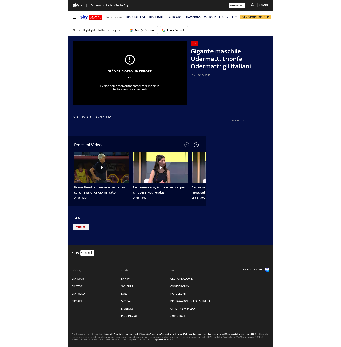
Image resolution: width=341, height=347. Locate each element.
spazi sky (127, 308)
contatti (249, 334)
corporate (177, 316)
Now (124, 293)
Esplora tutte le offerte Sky (110, 5)
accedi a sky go (252, 269)
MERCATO (175, 17)
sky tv (125, 278)
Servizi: (125, 270)
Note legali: (177, 270)
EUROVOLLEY (228, 17)
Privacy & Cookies (148, 334)
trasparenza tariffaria (219, 334)
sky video (78, 293)
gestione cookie (181, 278)
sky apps (127, 286)
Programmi (129, 316)
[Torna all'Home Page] (91, 17)
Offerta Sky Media (182, 308)
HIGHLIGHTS (157, 17)
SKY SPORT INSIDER (255, 17)
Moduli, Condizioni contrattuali (121, 334)
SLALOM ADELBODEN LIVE (92, 117)
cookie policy (179, 286)
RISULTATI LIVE (136, 17)
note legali (178, 293)
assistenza (237, 334)
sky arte (77, 301)
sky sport (79, 278)
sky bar (126, 301)
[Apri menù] (74, 17)
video (80, 227)
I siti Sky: (77, 270)
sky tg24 (78, 286)
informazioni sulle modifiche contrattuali (180, 334)
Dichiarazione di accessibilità (190, 301)
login (263, 5)
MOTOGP (210, 17)
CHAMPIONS (193, 17)
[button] (196, 145)
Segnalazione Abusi (164, 339)
